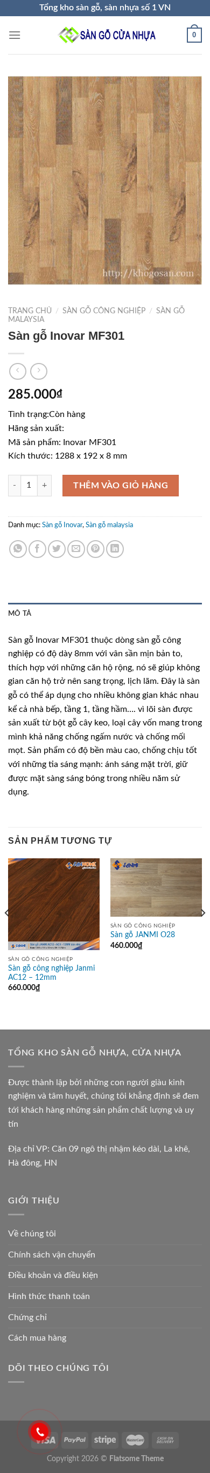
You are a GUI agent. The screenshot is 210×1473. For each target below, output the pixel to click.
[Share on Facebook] (37, 549)
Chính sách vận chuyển (51, 1254)
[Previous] (7, 934)
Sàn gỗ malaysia (109, 525)
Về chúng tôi (32, 1233)
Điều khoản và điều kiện (53, 1275)
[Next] (202, 934)
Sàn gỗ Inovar (62, 525)
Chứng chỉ (27, 1317)
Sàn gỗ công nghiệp (103, 311)
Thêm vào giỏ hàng (120, 485)
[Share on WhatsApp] (18, 549)
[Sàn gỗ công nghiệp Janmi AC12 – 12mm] (54, 904)
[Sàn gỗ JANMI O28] (156, 887)
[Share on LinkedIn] (115, 549)
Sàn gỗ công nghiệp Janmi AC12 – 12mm (51, 973)
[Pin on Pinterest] (95, 549)
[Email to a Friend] (76, 549)
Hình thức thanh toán (49, 1296)
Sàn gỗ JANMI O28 (142, 935)
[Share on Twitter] (57, 549)
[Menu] (14, 35)
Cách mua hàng (37, 1338)
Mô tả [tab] (19, 613)
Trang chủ (30, 311)
